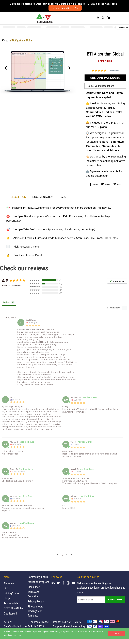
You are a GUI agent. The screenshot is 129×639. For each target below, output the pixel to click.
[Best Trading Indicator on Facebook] (64, 583)
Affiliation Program (38, 582)
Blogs (7, 598)
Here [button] (19, 635)
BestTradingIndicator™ (17, 626)
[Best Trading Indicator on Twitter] (59, 583)
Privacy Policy (36, 601)
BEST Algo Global (14, 608)
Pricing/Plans (11, 593)
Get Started (10, 613)
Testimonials (11, 603)
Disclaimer (34, 587)
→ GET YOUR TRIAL (65, 7)
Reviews (6, 302)
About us (9, 583)
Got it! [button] (116, 634)
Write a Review (118, 281)
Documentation (43, 197)
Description (18, 197)
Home (5, 40)
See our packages (105, 77)
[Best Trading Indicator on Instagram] (69, 583)
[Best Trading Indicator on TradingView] (54, 583)
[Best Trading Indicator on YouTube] (74, 583)
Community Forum (38, 577)
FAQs (63, 197)
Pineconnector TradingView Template (36, 611)
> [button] (71, 554)
